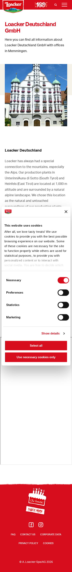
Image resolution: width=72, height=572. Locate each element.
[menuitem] (31, 526)
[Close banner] (66, 211)
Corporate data (50, 534)
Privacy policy (28, 543)
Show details (50, 333)
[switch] (63, 292)
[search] (55, 5)
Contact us (27, 534)
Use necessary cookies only (36, 357)
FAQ (13, 534)
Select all (36, 345)
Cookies (48, 543)
